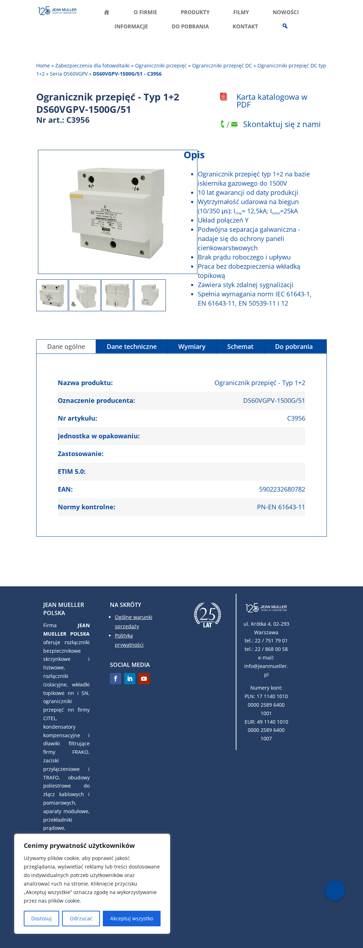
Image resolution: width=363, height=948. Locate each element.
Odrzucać (81, 918)
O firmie (145, 13)
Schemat (240, 346)
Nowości (286, 13)
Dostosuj (41, 918)
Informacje (131, 27)
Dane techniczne (132, 346)
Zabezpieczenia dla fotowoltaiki (92, 65)
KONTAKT (245, 27)
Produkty (195, 13)
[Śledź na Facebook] (115, 678)
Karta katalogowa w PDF (271, 100)
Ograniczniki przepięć (161, 65)
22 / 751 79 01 (271, 640)
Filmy (241, 13)
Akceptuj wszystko (131, 918)
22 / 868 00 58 (271, 649)
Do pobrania (190, 27)
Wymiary (192, 346)
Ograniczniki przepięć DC (222, 65)
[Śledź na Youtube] (144, 678)
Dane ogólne (66, 346)
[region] (92, 884)
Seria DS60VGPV (69, 73)
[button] (335, 890)
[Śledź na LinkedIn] (129, 678)
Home (43, 65)
